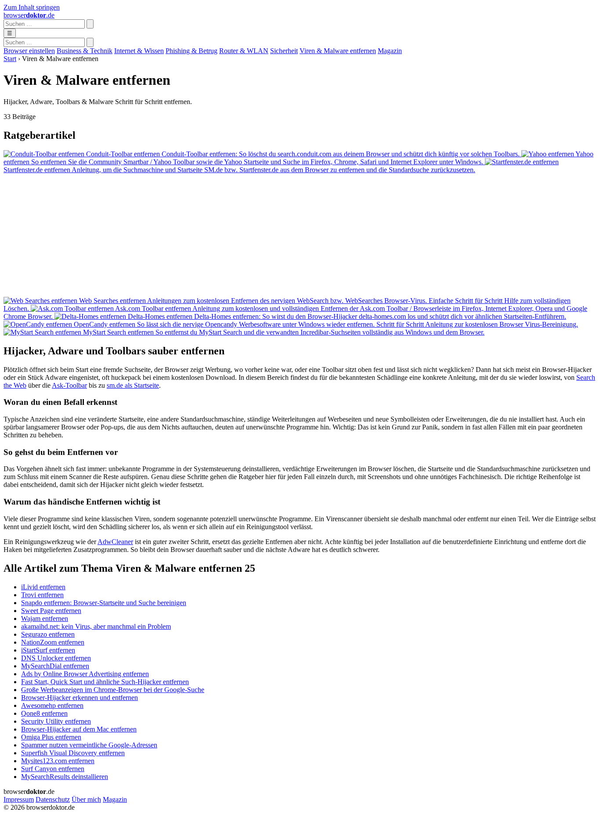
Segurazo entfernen (48, 634)
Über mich (86, 799)
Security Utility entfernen (56, 721)
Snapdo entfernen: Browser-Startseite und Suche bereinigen (103, 602)
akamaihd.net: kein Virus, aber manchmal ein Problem (96, 626)
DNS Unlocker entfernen (56, 658)
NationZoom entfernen (52, 642)
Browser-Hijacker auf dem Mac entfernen (79, 729)
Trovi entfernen (42, 595)
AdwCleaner (115, 541)
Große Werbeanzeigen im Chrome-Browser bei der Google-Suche (112, 689)
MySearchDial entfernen (55, 666)
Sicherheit (284, 50)
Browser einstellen (29, 50)
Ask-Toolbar (69, 385)
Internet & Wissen (139, 50)
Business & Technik (84, 50)
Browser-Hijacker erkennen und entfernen (79, 697)
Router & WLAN (243, 50)
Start (10, 58)
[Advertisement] (267, 235)
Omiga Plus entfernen (51, 737)
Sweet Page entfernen (51, 610)
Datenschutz (53, 799)
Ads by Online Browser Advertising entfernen (85, 674)
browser (29, 15)
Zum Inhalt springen (32, 7)
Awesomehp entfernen (52, 705)
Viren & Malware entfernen (338, 50)
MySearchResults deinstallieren (64, 776)
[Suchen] (90, 24)
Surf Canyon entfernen (52, 768)
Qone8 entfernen (44, 713)
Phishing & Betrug (191, 50)
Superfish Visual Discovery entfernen (73, 753)
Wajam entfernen (44, 618)
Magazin (390, 50)
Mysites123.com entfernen (57, 761)
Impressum (19, 799)
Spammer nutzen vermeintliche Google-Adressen (89, 745)
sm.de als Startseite (133, 385)
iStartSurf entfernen (48, 650)
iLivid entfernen (43, 587)
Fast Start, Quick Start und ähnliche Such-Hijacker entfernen (105, 681)
